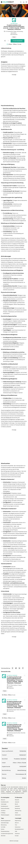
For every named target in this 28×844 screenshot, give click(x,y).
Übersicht (3, 799)
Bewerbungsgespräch (5, 820)
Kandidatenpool (4, 806)
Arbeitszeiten (18, 814)
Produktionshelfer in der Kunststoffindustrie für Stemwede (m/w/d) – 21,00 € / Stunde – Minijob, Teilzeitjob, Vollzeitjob (15, 727)
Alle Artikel (3, 835)
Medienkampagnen (5, 814)
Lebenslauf (17, 806)
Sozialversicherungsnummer (7, 833)
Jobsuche (17, 801)
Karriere (2, 829)
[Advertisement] (14, 89)
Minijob (14, 37)
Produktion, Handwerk (12, 675)
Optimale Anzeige (5, 822)
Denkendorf (22, 755)
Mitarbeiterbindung (5, 831)
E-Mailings (3, 812)
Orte (16, 824)
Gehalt (16, 812)
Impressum (17, 833)
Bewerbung (17, 808)
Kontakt (17, 835)
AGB (16, 831)
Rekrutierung (4, 824)
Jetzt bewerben (18, 40)
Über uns (17, 822)
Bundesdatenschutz (19, 829)
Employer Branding (5, 808)
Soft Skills (3, 827)
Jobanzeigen (3, 804)
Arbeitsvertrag (18, 810)
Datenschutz (17, 827)
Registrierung (18, 820)
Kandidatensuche (4, 801)
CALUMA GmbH (14, 23)
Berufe (16, 804)
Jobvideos (3, 810)
